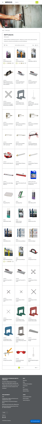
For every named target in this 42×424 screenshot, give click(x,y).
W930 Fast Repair (31, 241)
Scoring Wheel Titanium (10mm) (33, 164)
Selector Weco (26, 390)
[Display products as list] (37, 45)
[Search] (37, 2)
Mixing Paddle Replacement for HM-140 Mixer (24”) (33, 104)
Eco (23, 387)
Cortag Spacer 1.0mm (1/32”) (7, 320)
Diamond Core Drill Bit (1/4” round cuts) (20, 144)
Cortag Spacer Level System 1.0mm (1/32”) (7, 340)
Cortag (4, 80)
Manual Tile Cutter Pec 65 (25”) (21, 184)
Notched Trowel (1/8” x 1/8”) (7, 281)
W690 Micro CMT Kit (32, 61)
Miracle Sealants (32, 181)
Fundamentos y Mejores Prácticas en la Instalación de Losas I (10, 399)
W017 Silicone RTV (32, 202)
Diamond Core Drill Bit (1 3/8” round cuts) (20, 124)
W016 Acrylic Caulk (7, 221)
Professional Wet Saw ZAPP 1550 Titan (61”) (32, 144)
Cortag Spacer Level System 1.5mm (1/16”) (32, 320)
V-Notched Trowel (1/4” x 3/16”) (21, 281)
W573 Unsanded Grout (7, 259)
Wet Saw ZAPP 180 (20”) (8, 163)
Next (36, 367)
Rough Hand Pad (6, 202)
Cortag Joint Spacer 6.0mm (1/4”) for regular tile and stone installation (8, 104)
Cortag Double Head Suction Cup (20, 361)
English (4, 412)
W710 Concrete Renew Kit (20, 260)
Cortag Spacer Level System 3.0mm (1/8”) (20, 103)
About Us (25, 380)
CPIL (3, 396)
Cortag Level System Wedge (32, 340)
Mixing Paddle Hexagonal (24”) (33, 361)
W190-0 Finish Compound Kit (19, 222)
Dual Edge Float (19, 202)
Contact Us (25, 385)
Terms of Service (26, 400)
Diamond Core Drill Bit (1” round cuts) (33, 124)
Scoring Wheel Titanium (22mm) (20, 164)
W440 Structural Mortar (20, 241)
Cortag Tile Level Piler (7, 360)
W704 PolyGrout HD (7, 61)
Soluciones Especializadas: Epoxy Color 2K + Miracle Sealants (10, 407)
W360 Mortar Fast (7, 241)
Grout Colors (25, 389)
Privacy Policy (26, 398)
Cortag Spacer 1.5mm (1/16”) (32, 300)
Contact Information (27, 396)
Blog (24, 382)
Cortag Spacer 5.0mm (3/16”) (32, 281)
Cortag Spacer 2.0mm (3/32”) (20, 300)
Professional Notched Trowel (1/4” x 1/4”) (32, 82)
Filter (7, 45)
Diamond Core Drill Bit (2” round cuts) (8, 124)
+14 (12, 63)
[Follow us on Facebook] (3, 417)
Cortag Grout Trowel (32, 259)
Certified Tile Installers (27, 383)
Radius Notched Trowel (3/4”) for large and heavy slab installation (8, 83)
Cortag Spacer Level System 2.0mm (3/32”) (20, 320)
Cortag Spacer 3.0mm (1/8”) (7, 300)
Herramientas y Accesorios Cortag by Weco (9, 402)
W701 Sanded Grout (20, 61)
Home (3, 30)
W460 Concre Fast (32, 221)
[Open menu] (2, 2)
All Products (7, 30)
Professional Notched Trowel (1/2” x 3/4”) (20, 82)
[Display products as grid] (35, 45)
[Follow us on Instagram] (5, 417)
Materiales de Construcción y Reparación (10, 404)
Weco (4, 59)
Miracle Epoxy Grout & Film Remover (32, 184)
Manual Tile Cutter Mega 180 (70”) (8, 184)
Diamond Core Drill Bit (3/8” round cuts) (7, 144)
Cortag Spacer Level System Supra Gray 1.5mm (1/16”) (21, 340)
